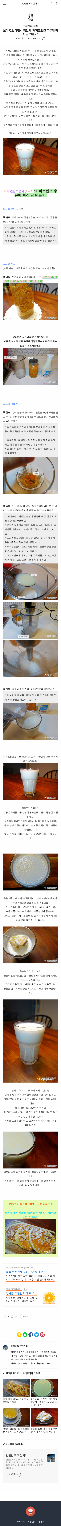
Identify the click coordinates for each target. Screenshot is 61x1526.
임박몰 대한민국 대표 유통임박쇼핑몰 (21, 1294)
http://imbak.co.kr (14, 1289)
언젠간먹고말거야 (23, 39)
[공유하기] (12, 1316)
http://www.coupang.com (17, 1267)
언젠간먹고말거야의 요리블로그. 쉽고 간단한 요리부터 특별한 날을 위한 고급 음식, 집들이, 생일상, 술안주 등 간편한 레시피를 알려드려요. (24, 1464)
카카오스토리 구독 (19, 1364)
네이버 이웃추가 (37, 1364)
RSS (48, 1364)
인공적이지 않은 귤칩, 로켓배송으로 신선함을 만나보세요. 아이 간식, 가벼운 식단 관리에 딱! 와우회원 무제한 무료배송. (30, 1278)
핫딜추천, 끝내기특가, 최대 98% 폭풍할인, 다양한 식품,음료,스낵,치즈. (21, 1300)
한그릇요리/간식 (30, 26)
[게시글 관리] (16, 1316)
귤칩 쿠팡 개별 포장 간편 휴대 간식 (26, 1272)
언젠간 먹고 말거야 (30, 4)
